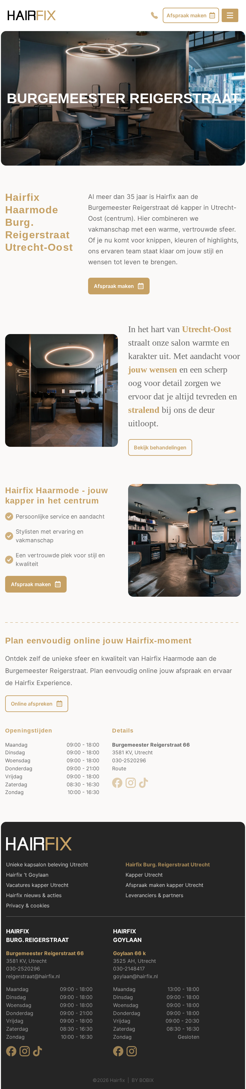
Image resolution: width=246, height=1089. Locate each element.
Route (119, 768)
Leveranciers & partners (154, 895)
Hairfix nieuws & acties (34, 895)
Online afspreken (32, 703)
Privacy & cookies (27, 905)
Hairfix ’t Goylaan (27, 875)
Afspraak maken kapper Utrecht (164, 885)
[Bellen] (154, 15)
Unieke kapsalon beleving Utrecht (47, 864)
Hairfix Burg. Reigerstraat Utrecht (168, 864)
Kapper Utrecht (144, 875)
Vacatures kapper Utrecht (37, 885)
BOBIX (146, 1080)
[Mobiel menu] (230, 15)
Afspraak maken (114, 286)
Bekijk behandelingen (160, 447)
